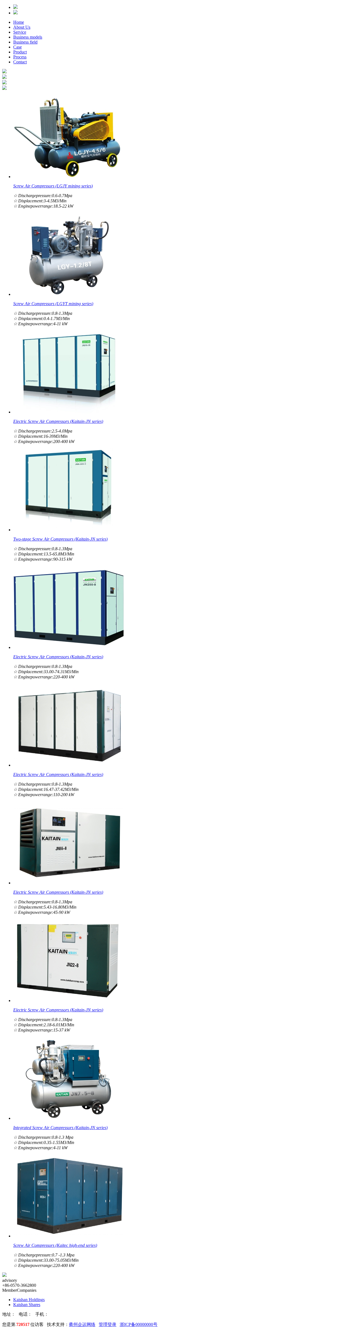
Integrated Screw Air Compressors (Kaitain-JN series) (60, 1127)
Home (18, 22)
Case (17, 47)
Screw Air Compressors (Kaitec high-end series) (55, 1245)
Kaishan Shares (26, 1304)
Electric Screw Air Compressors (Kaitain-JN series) (58, 421)
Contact (20, 62)
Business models (27, 37)
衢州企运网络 (82, 1324)
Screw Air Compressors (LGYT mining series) (53, 303)
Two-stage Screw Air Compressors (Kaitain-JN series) (60, 539)
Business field (25, 42)
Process (19, 57)
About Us (21, 27)
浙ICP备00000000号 (138, 1324)
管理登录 (107, 1324)
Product (20, 52)
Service (19, 32)
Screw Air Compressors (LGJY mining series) (53, 186)
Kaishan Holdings (29, 1299)
